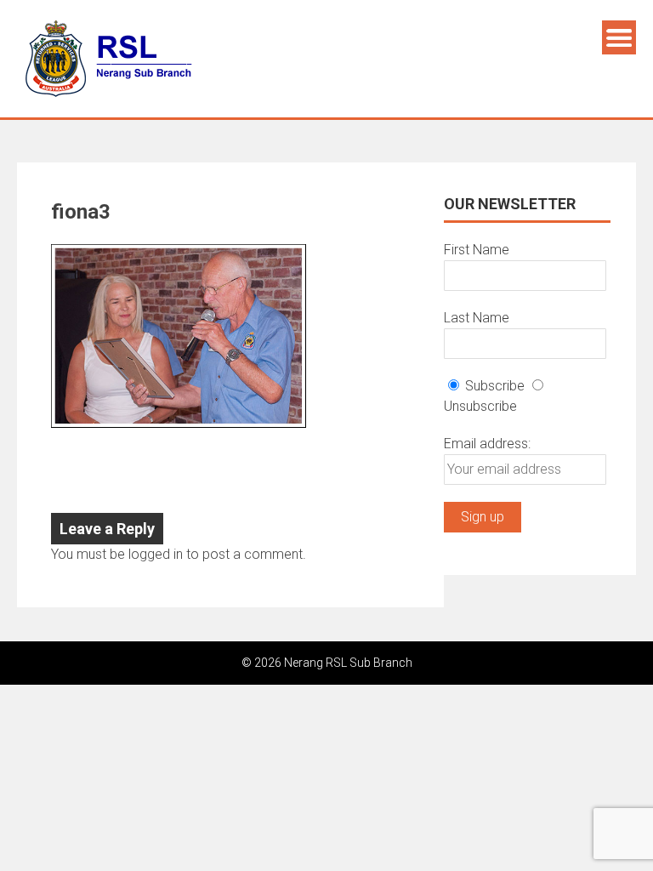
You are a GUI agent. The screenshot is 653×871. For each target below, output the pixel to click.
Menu (619, 37)
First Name (476, 250)
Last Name (476, 318)
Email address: (487, 444)
